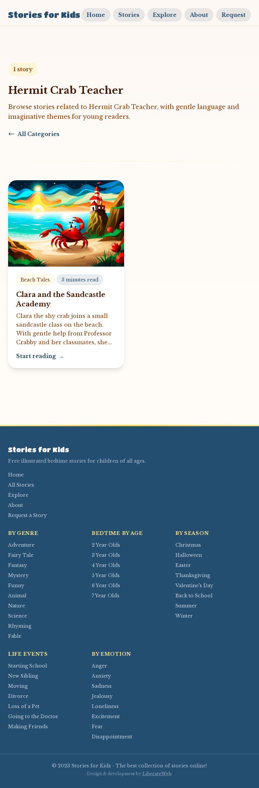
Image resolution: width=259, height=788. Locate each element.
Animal (17, 596)
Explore (164, 14)
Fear (97, 727)
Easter (183, 565)
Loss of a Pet (23, 706)
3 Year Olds (106, 555)
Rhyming (19, 626)
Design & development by (129, 773)
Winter (184, 616)
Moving (18, 686)
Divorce (18, 696)
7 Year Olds (105, 596)
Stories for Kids (44, 14)
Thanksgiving (192, 575)
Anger (99, 666)
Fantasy (17, 565)
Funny (16, 585)
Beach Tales (35, 280)
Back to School (193, 596)
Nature (16, 606)
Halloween (188, 555)
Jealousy (102, 696)
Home (96, 14)
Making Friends (28, 727)
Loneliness (105, 706)
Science (17, 616)
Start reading (40, 356)
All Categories (38, 134)
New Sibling (23, 676)
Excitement (106, 716)
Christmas (188, 545)
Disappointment (112, 737)
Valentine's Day (194, 585)
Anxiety (101, 676)
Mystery (18, 575)
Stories (128, 14)
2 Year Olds (106, 545)
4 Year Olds (106, 565)
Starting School (27, 666)
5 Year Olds (106, 575)
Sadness (102, 686)
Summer (186, 606)
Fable (14, 636)
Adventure (21, 545)
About (199, 14)
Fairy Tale (20, 555)
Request (234, 14)
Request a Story (27, 515)
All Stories (21, 485)
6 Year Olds (106, 585)
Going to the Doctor (33, 716)
